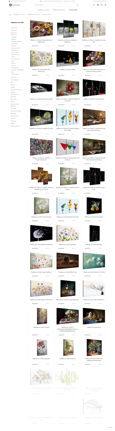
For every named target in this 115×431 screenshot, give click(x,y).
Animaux (13, 77)
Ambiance (14, 50)
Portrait (13, 46)
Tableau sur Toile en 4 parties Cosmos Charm (67, 188)
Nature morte (46, 14)
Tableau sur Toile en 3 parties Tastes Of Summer (67, 100)
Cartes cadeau (15, 126)
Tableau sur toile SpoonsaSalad (41, 388)
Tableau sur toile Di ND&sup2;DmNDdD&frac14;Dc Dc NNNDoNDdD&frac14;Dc (67, 329)
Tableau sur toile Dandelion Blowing (41, 244)
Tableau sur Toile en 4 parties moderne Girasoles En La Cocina (41, 188)
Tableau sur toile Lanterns (67, 358)
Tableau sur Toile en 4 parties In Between (67, 41)
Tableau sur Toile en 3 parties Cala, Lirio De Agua (67, 159)
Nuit (12, 72)
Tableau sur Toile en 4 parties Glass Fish (94, 188)
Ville (12, 61)
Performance (15, 74)
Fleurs (12, 85)
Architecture (15, 54)
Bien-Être (14, 99)
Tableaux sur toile (43, 10)
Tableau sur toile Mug (94, 327)
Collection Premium (59, 10)
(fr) (94, 5)
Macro (13, 57)
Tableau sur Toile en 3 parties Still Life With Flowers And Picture (93, 159)
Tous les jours (15, 59)
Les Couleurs (15, 80)
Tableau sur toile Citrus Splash (93, 217)
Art (12, 82)
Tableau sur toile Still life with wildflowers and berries (94, 359)
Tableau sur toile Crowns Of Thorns (94, 272)
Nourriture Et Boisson (15, 105)
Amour (13, 101)
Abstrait (13, 39)
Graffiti (13, 87)
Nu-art (13, 65)
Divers (13, 123)
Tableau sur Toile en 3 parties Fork (93, 99)
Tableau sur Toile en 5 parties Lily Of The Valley (68, 389)
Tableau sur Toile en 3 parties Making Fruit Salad (67, 129)
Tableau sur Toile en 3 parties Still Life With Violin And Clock (93, 129)
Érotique (13, 121)
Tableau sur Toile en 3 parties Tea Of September (41, 41)
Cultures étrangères (17, 70)
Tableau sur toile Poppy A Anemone (41, 299)
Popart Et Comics (16, 90)
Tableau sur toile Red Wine (93, 244)
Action (13, 63)
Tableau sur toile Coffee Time (68, 272)
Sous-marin (14, 52)
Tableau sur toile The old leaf (94, 417)
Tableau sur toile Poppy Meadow (41, 272)
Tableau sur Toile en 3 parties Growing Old (94, 41)
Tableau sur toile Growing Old (67, 417)
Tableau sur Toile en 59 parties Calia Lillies (41, 418)
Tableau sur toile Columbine (67, 244)
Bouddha (14, 113)
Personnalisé (73, 10)
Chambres (14, 28)
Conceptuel (15, 67)
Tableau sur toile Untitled (67, 69)
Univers (13, 118)
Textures (13, 108)
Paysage (14, 37)
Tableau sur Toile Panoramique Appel (41, 99)
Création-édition (16, 41)
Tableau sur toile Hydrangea (41, 358)
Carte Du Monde (16, 111)
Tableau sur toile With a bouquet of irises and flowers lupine (94, 70)
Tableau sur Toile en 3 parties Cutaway (41, 128)
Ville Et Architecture (15, 93)
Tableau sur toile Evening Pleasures (67, 299)
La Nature (14, 30)
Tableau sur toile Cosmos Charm (41, 217)
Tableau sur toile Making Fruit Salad (67, 217)
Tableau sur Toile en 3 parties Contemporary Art (41, 159)
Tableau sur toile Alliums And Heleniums (41, 70)
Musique (13, 96)
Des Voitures (15, 116)
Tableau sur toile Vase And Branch (93, 299)
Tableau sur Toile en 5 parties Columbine (94, 389)
